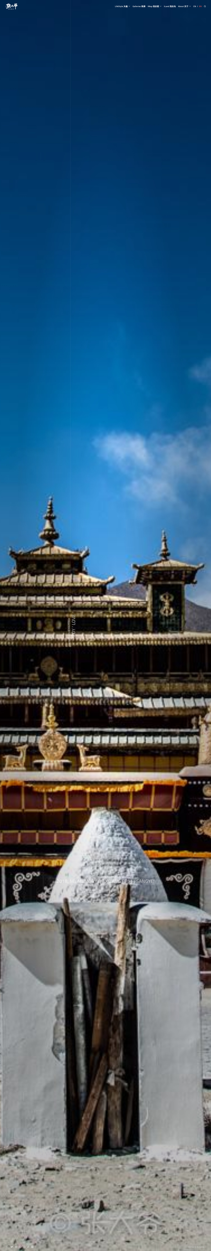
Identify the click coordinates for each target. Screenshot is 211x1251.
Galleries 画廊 (139, 6)
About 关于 (183, 6)
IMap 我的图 (154, 6)
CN (194, 6)
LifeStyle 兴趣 (121, 6)
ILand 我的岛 (170, 6)
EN (200, 6)
